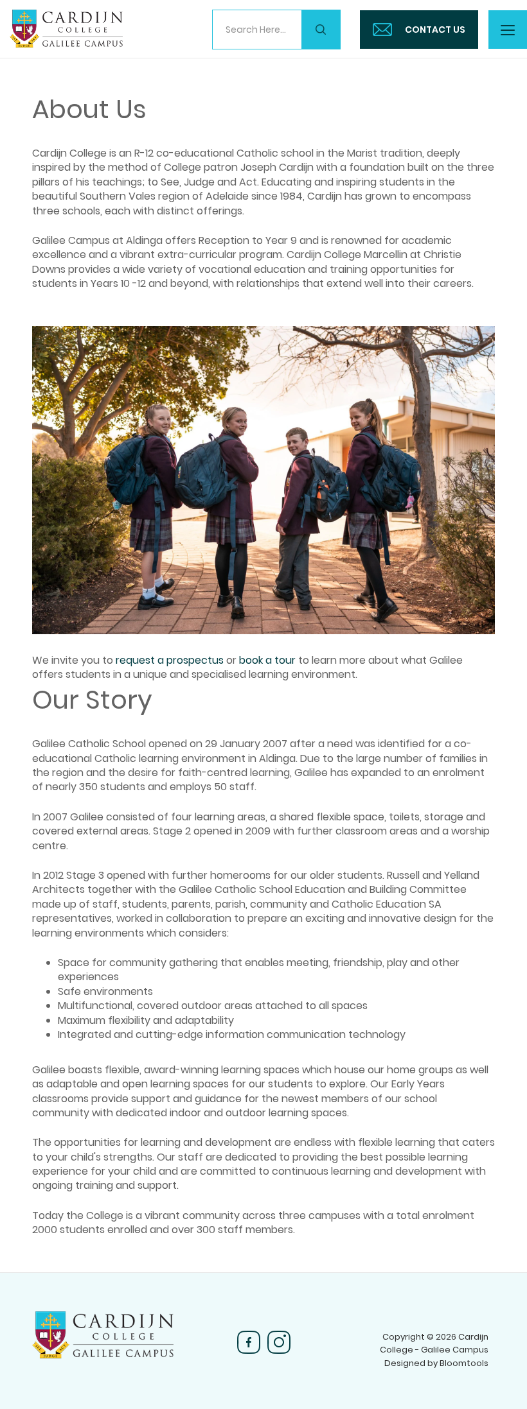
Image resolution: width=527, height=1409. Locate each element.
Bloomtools (464, 1363)
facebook (248, 1342)
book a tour (267, 660)
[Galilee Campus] (66, 28)
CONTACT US (435, 29)
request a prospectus (170, 660)
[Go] (320, 29)
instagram (278, 1342)
